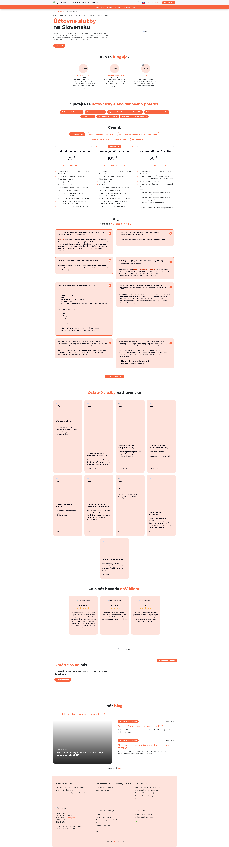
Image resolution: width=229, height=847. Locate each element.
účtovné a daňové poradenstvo (145, 269)
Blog (89, 2)
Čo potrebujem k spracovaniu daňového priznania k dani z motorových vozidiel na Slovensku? (139, 233)
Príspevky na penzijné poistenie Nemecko (71, 793)
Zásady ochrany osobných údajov (108, 820)
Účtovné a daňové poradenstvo (134, 116)
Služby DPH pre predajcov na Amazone (149, 787)
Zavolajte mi (155, 2)
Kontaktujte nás (63, 680)
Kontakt (95, 2)
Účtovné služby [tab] (77, 134)
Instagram (120, 841)
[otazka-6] (170, 287)
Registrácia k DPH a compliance (146, 790)
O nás (84, 2)
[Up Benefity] (142, 821)
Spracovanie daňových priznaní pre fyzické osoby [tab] (138, 134)
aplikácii (62, 240)
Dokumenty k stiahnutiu (144, 817)
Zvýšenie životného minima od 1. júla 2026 (140, 726)
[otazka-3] (110, 260)
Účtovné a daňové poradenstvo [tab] (101, 134)
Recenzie (127, 7)
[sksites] (54, 12)
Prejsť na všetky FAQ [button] (114, 376)
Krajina (77, 2)
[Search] (139, 2)
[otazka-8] (170, 343)
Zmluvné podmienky (103, 817)
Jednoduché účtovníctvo (71, 112)
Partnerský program (103, 826)
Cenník (109, 7)
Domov (63, 2)
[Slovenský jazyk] (144, 2)
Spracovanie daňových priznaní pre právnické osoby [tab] (106, 139)
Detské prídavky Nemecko (65, 790)
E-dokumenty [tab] (137, 139)
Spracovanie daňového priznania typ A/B (125, 112)
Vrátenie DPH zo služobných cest (147, 793)
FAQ (114, 7)
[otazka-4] (170, 262)
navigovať (71, 818)
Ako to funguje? (99, 7)
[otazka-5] (110, 285)
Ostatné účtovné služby (108, 116)
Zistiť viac (59, 45)
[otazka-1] (110, 233)
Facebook (108, 841)
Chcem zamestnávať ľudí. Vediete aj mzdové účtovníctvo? (79, 260)
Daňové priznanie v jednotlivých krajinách (71, 787)
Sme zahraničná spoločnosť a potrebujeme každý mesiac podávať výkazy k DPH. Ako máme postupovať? (82, 233)
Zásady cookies (101, 823)
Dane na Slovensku (103, 790)
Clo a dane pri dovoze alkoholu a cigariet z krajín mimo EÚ (144, 746)
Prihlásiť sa (168, 2)
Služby (70, 2)
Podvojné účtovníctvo (95, 112)
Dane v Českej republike (104, 787)
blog (119, 768)
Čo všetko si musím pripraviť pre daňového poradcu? (77, 285)
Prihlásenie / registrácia (143, 814)
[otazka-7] (110, 343)
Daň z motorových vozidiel (156, 112)
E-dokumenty (88, 116)
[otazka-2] (170, 233)
